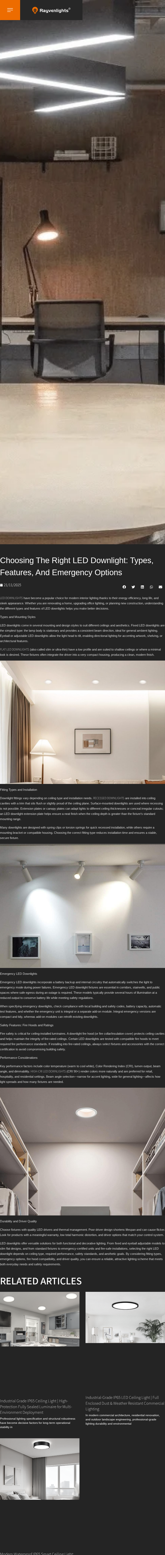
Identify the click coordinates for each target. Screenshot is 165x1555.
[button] (124, 586)
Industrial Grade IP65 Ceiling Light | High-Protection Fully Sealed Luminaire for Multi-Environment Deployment (36, 1406)
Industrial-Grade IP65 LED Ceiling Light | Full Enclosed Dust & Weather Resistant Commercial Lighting (125, 1403)
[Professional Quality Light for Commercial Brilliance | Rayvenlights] (51, 10)
